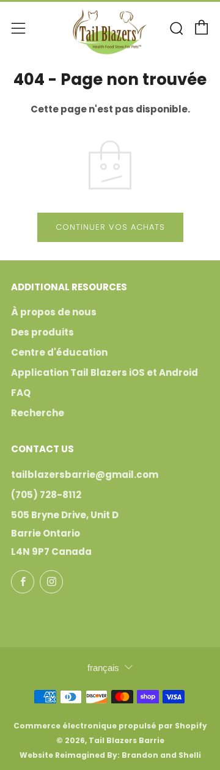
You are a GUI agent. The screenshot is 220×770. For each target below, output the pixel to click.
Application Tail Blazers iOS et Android (104, 372)
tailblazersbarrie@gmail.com (84, 474)
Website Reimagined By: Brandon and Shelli (110, 755)
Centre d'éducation (59, 352)
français (103, 667)
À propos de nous (54, 312)
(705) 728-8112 (46, 494)
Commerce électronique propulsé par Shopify (110, 726)
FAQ (21, 392)
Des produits (42, 332)
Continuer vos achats (110, 227)
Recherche (37, 412)
